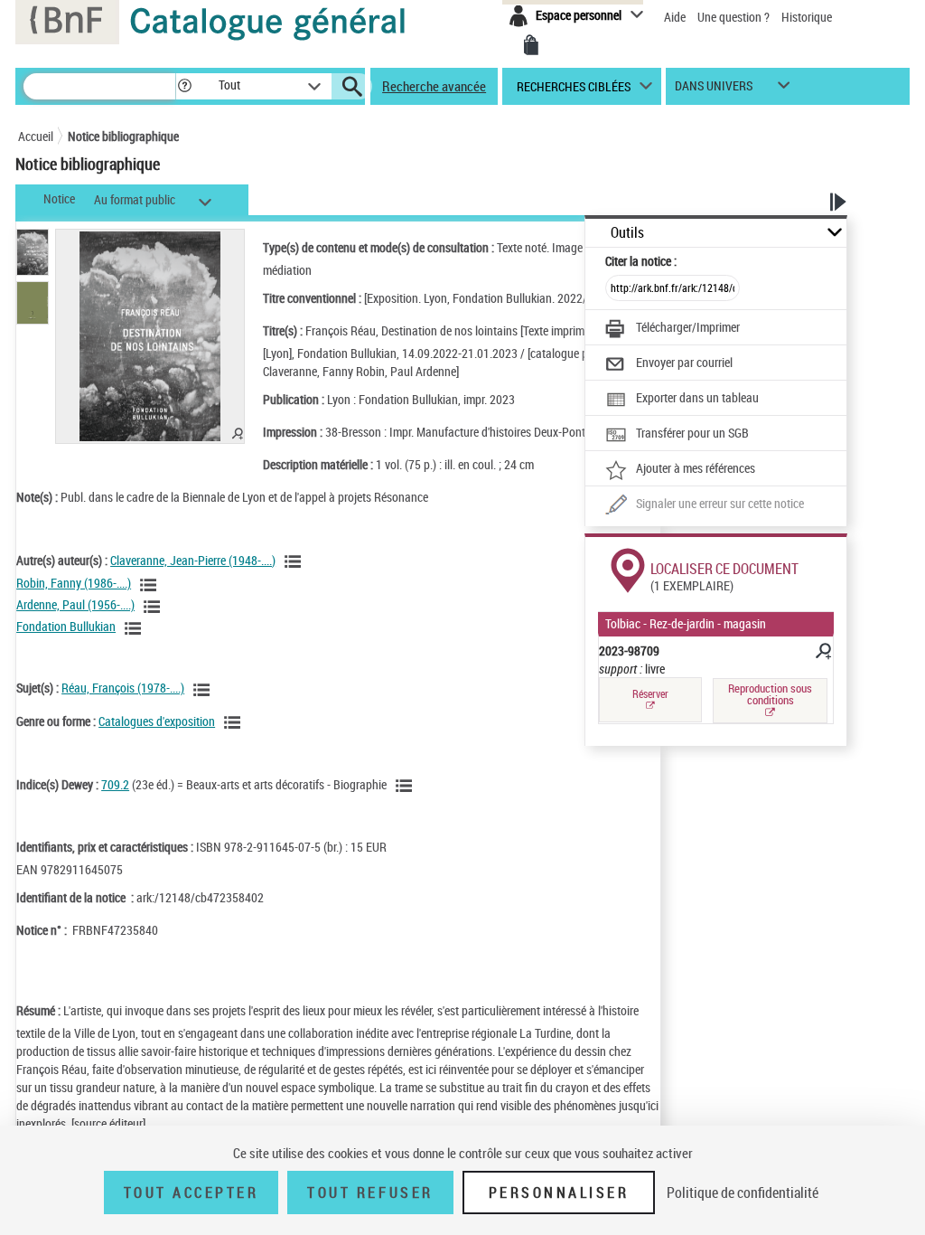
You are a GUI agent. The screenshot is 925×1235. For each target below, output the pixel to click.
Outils (627, 232)
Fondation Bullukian (66, 626)
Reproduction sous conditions (770, 694)
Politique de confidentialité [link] (742, 1192)
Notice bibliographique (123, 136)
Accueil (35, 136)
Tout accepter (191, 1192)
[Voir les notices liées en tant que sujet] (204, 690)
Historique (806, 16)
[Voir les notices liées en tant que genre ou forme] (235, 722)
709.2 (115, 784)
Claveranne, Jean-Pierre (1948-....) (193, 560)
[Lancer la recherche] (352, 87)
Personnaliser (559, 1192)
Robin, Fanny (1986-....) (73, 582)
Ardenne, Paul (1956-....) (75, 604)
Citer (641, 260)
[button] (184, 86)
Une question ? (734, 16)
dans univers (713, 90)
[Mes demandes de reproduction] (531, 45)
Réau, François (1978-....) (122, 687)
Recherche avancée (434, 86)
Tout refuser (370, 1192)
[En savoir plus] (822, 654)
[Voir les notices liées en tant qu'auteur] (295, 561)
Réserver (650, 694)
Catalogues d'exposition (156, 721)
